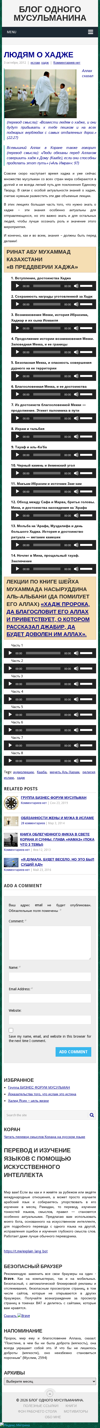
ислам (35, 62)
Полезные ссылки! (40, 1406)
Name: (14, 967)
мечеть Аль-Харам (64, 772)
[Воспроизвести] (17, 285)
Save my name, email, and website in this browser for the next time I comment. (50, 1038)
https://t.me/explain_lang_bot (26, 1251)
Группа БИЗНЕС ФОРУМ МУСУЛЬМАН (39, 1087)
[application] (53, 286)
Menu (11, 32)
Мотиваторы (76, 1411)
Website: (15, 1010)
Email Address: (21, 989)
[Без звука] (76, 285)
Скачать (10, 1316)
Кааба (42, 772)
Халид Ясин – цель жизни (28, 1101)
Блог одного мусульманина (50, 13)
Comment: (17, 921)
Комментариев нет (66, 62)
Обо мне (53, 1417)
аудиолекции (23, 772)
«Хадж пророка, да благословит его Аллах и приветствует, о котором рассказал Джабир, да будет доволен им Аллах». (48, 619)
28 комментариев (33, 823)
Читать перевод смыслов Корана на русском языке (44, 1137)
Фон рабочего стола (37, 1411)
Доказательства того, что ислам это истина (42, 1094)
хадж (45, 62)
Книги (71, 1406)
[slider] (87, 285)
